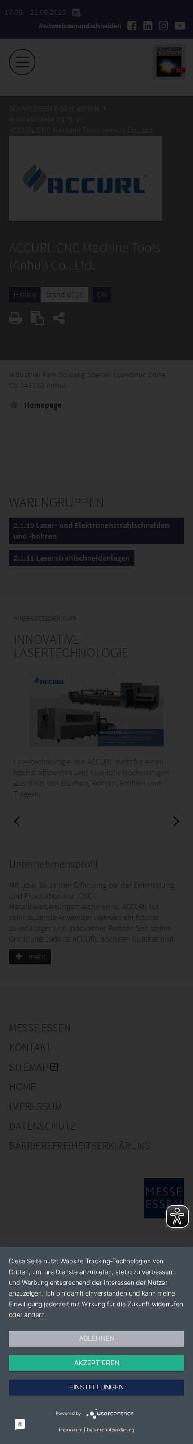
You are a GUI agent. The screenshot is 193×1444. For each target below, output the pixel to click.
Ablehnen (96, 1338)
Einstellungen (96, 1387)
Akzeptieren (96, 1363)
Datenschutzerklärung (110, 1429)
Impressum (71, 1429)
